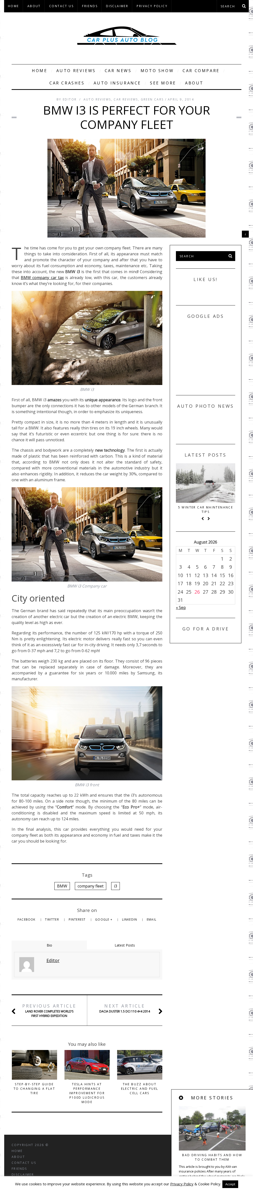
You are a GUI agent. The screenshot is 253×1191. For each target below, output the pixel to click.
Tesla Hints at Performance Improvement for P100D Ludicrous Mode (87, 1093)
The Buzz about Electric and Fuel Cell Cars (139, 1088)
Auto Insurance (117, 83)
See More (163, 83)
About (34, 6)
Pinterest (78, 919)
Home (13, 6)
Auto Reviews (76, 70)
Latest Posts (125, 945)
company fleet (91, 886)
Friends (90, 6)
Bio (49, 945)
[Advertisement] (213, 355)
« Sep (181, 607)
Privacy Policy (152, 6)
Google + (104, 919)
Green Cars (152, 99)
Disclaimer (117, 6)
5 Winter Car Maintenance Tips (205, 509)
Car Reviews (126, 99)
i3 (115, 886)
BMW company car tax (42, 277)
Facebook (27, 919)
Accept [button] (230, 1184)
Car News (118, 70)
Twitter (52, 919)
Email (151, 919)
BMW (62, 886)
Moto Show (157, 70)
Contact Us (61, 6)
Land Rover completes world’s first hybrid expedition (49, 1010)
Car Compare (201, 70)
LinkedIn (130, 919)
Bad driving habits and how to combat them (212, 1157)
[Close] (181, 1098)
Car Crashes (67, 83)
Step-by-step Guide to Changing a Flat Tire (34, 1088)
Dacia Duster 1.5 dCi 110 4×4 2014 (124, 1008)
